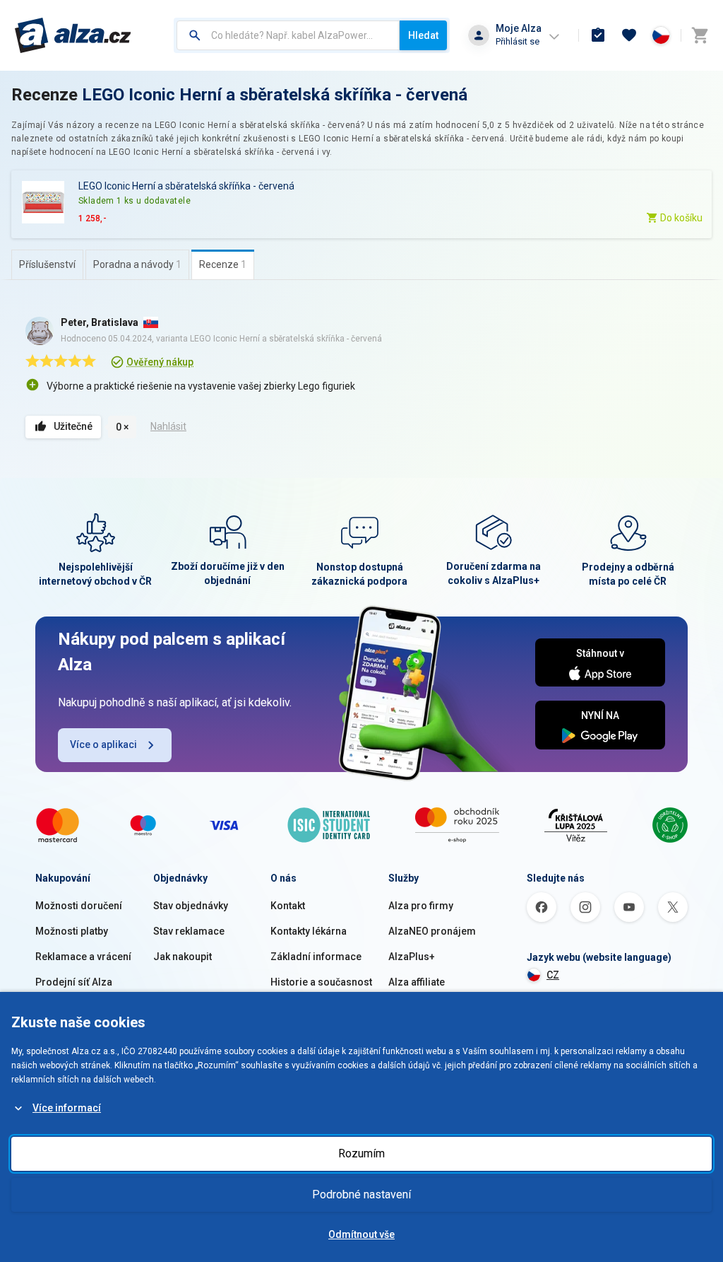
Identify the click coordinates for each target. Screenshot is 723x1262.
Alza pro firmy (420, 905)
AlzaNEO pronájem (432, 931)
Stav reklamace (189, 931)
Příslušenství (47, 264)
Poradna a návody (137, 264)
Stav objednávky (190, 905)
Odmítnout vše (361, 1234)
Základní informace (316, 956)
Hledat (423, 35)
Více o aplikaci (103, 744)
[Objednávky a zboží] (598, 35)
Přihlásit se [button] (517, 41)
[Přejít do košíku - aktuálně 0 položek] (699, 35)
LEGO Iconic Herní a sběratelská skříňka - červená (274, 95)
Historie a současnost (321, 982)
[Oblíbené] (629, 35)
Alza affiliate (416, 982)
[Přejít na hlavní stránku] (73, 35)
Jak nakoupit (182, 956)
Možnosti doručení (78, 905)
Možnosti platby (71, 931)
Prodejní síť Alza (73, 982)
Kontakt (287, 905)
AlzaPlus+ (411, 956)
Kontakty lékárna (308, 931)
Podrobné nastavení (361, 1194)
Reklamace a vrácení (83, 956)
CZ (552, 975)
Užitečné (73, 426)
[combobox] (288, 35)
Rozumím (361, 1153)
